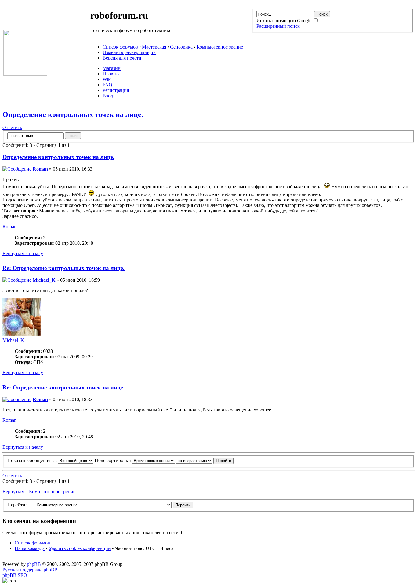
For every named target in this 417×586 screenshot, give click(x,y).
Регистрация (116, 90)
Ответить (12, 127)
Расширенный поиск (278, 26)
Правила (112, 73)
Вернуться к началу (22, 253)
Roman (40, 169)
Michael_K (44, 280)
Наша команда (30, 548)
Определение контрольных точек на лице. (72, 114)
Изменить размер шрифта (129, 52)
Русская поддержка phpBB (30, 569)
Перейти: (17, 504)
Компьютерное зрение (220, 46)
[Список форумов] (25, 74)
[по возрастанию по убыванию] (205, 460)
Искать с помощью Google (284, 20)
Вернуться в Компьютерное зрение (38, 491)
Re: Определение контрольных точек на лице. (63, 268)
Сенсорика (181, 46)
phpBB (34, 564)
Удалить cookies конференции (80, 548)
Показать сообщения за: (32, 460)
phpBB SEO (14, 575)
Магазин (112, 68)
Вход (108, 95)
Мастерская (154, 46)
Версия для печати (122, 57)
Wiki (107, 79)
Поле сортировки (113, 460)
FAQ (107, 84)
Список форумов (120, 46)
